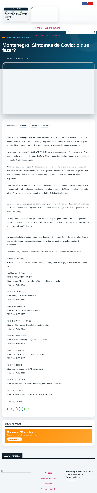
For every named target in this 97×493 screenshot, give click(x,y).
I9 (83, 477)
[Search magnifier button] (94, 31)
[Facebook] (85, 5)
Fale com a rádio (53, 35)
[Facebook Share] (9, 409)
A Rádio (38, 28)
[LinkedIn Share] (21, 409)
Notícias (39, 35)
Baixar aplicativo (15, 439)
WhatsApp (23, 125)
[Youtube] (90, 5)
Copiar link (44, 125)
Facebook (34, 125)
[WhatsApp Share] (26, 409)
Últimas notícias (52, 28)
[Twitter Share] (15, 409)
